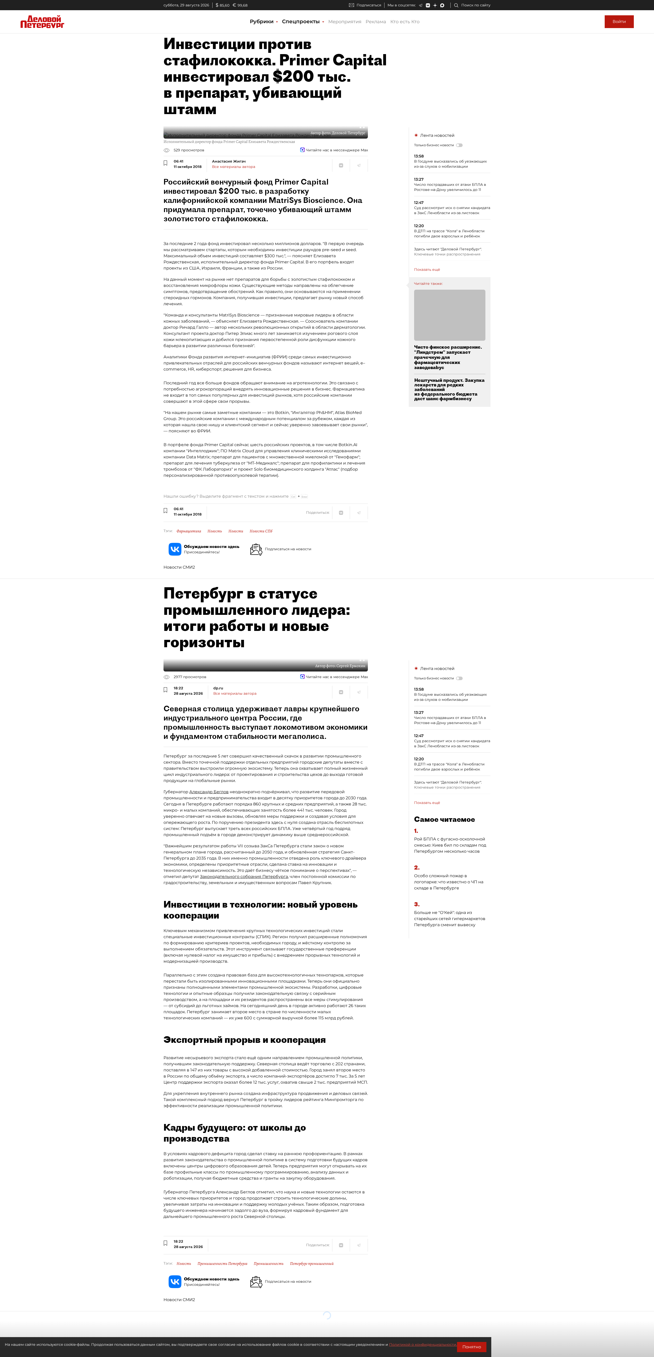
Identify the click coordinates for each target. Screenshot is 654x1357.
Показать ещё (427, 269)
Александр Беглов (209, 791)
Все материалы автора (233, 166)
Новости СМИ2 (179, 567)
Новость (214, 531)
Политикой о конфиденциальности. (423, 1344)
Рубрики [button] (262, 21)
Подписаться (369, 5)
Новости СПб (261, 531)
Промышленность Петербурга (222, 1263)
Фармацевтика (189, 531)
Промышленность (269, 1263)
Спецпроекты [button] (301, 21)
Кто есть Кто (404, 22)
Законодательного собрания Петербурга (244, 876)
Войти (619, 21)
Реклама (376, 22)
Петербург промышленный (312, 1263)
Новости (235, 531)
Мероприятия (344, 22)
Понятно (471, 1346)
